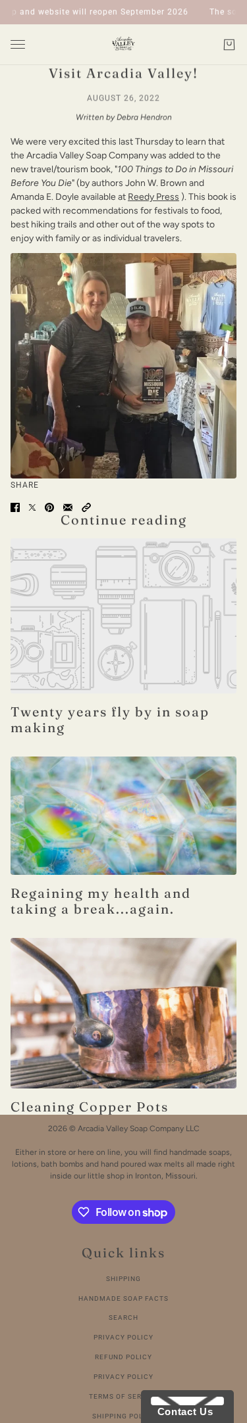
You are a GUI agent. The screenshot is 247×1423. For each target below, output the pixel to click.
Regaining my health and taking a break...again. (101, 901)
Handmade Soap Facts (123, 1298)
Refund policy (123, 1357)
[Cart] (229, 44)
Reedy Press (153, 196)
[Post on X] (32, 507)
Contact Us (182, 1411)
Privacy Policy (123, 1337)
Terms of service (124, 1396)
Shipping (123, 1278)
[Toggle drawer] (18, 44)
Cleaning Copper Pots (90, 1106)
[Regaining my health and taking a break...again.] (123, 815)
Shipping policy (123, 1416)
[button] (86, 507)
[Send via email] (68, 507)
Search (123, 1317)
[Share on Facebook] (15, 507)
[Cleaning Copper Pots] (123, 1013)
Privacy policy (123, 1376)
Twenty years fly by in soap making (110, 719)
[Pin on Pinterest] (49, 507)
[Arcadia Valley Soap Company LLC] (123, 45)
